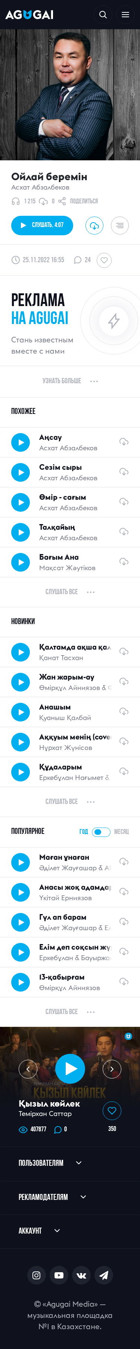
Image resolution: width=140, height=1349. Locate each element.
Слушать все (62, 592)
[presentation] (28, 1069)
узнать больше (62, 381)
